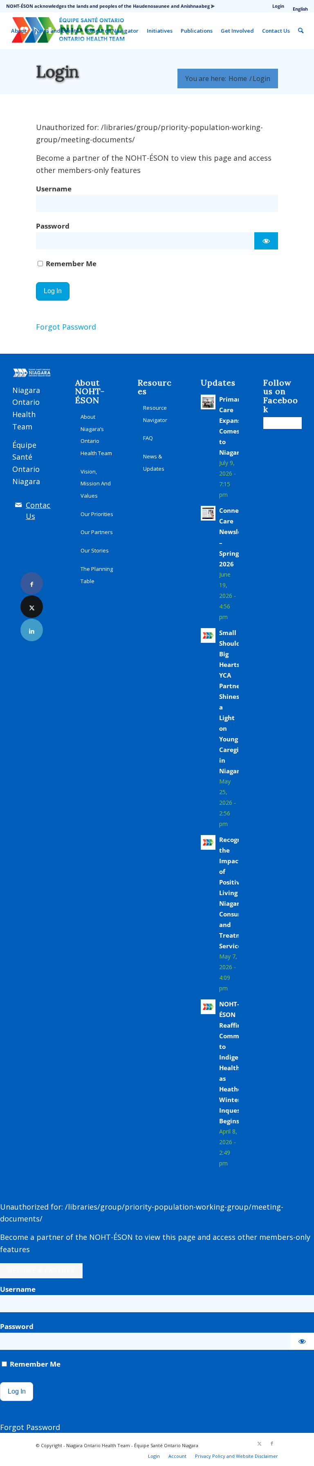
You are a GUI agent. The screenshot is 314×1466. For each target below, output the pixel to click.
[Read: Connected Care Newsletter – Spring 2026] (208, 513)
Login (278, 6)
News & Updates (153, 462)
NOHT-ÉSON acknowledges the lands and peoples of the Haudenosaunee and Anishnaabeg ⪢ (110, 6)
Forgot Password (66, 327)
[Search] (300, 30)
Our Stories (95, 550)
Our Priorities (97, 514)
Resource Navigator (155, 414)
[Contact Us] (18, 505)
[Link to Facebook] (31, 583)
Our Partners (97, 532)
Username (54, 188)
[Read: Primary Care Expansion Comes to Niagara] (208, 402)
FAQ (148, 438)
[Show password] (266, 240)
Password (53, 226)
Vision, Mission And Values (96, 483)
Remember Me (70, 263)
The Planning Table (97, 575)
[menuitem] (278, 6)
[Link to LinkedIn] (31, 630)
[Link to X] (31, 606)
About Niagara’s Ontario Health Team (96, 435)
